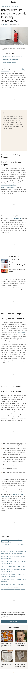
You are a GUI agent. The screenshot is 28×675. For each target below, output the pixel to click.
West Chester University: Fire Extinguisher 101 (13, 584)
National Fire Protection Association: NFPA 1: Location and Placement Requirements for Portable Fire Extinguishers (12, 546)
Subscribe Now (13, 621)
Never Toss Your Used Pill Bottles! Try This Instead (6, 645)
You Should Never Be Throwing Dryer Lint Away (6, 665)
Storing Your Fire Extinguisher (10, 59)
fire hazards (21, 332)
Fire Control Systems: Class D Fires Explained (12, 566)
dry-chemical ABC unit (14, 218)
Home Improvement (5, 6)
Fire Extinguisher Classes (9, 62)
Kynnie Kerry (5, 24)
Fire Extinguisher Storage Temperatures (12, 56)
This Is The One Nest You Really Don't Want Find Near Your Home (20, 665)
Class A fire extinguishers (8, 187)
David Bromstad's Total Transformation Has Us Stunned (20, 645)
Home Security (15, 6)
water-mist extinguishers (8, 185)
